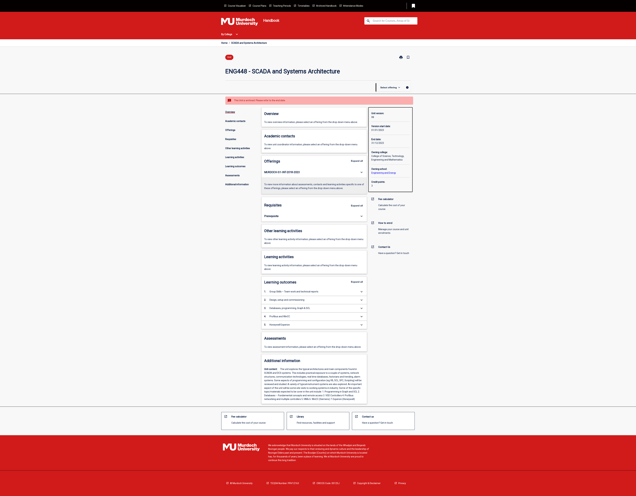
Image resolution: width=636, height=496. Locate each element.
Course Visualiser (237, 5)
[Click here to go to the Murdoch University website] (239, 22)
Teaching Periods (282, 5)
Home (224, 43)
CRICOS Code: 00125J (328, 483)
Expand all (357, 161)
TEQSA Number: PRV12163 (284, 483)
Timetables (304, 5)
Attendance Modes (353, 5)
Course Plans (259, 5)
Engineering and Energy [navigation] (383, 172)
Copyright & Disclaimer (369, 483)
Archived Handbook (326, 5)
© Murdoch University (241, 483)
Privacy (402, 483)
